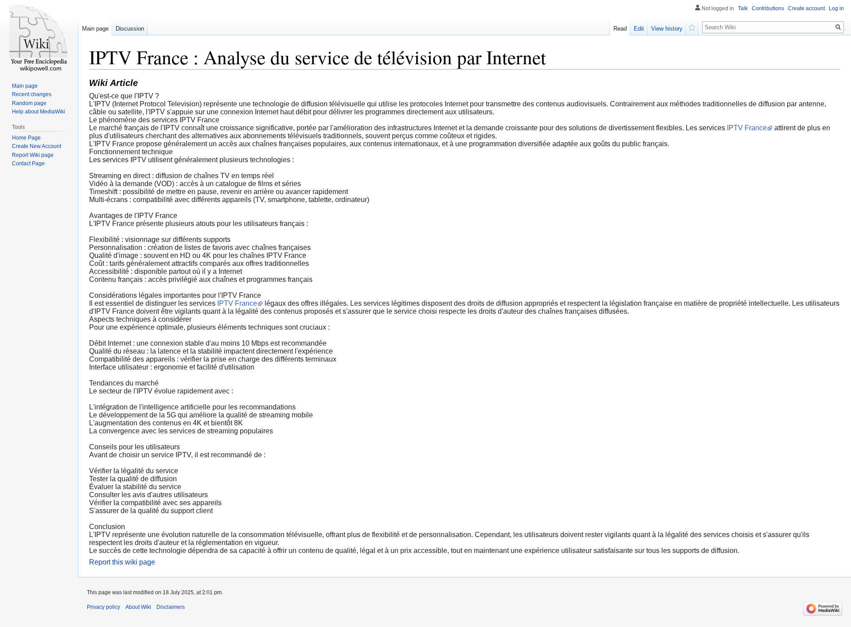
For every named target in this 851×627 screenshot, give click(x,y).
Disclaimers (170, 607)
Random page (29, 103)
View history (667, 28)
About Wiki (138, 607)
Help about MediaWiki (38, 112)
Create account (806, 8)
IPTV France (747, 128)
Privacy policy (103, 607)
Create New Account (36, 146)
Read (620, 28)
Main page (95, 28)
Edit (639, 28)
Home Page (26, 138)
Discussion (130, 28)
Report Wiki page (33, 155)
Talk (743, 8)
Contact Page (28, 163)
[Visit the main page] (39, 35)
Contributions (768, 8)
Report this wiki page (122, 562)
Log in (836, 8)
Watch (692, 26)
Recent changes (31, 94)
